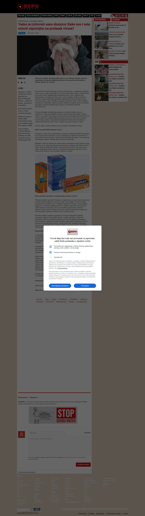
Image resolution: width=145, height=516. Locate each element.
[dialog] (73, 258)
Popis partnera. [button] (63, 268)
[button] (72, 257)
